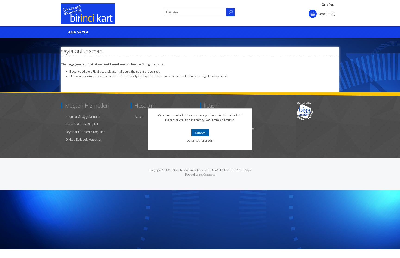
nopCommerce (207, 174)
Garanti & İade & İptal (81, 124)
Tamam (200, 133)
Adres (139, 116)
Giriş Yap (328, 4)
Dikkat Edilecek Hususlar (83, 139)
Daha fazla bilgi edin (200, 141)
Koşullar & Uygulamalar (82, 116)
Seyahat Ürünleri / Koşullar (85, 132)
